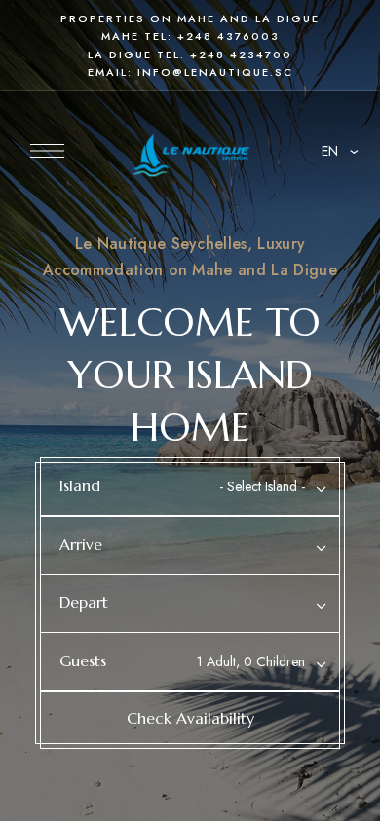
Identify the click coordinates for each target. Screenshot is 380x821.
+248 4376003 (228, 36)
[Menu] (47, 150)
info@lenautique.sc (215, 72)
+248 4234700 (241, 54)
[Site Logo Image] (190, 156)
